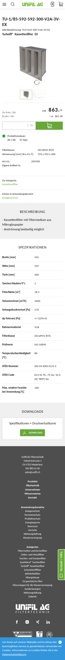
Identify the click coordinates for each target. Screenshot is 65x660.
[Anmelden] (52, 4)
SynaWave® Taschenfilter (32, 562)
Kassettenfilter (10, 184)
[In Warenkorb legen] (49, 126)
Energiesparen (32, 522)
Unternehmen (32, 490)
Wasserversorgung (32, 538)
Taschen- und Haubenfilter (32, 558)
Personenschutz (32, 515)
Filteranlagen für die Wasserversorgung (32, 585)
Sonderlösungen (33, 589)
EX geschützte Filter (33, 581)
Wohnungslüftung (32, 534)
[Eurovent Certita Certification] (22, 634)
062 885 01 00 (32, 468)
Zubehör (32, 596)
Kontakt (32, 498)
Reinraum (33, 526)
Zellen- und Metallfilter (32, 554)
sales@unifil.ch (32, 472)
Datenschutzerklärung (14, 654)
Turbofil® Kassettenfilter (33, 566)
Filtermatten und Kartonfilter (32, 551)
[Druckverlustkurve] (39, 94)
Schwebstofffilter (32, 570)
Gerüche (32, 530)
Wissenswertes (33, 494)
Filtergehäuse (32, 577)
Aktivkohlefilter (32, 574)
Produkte (33, 481)
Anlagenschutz (10, 198)
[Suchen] (13, 4)
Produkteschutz (32, 519)
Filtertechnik (32, 485)
